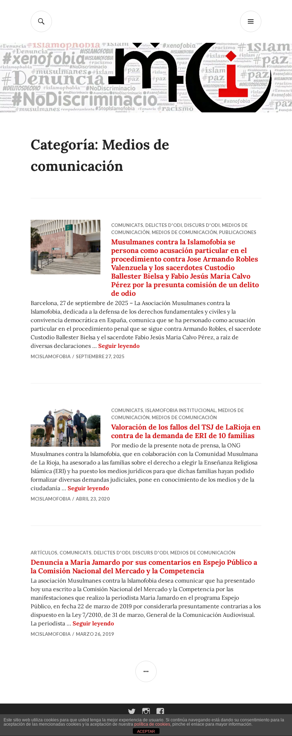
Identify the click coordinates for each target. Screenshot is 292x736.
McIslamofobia (51, 356)
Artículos (44, 552)
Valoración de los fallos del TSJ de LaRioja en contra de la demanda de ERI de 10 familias (186, 431)
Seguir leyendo (119, 345)
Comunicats (127, 225)
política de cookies (152, 724)
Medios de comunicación (184, 232)
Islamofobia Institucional (180, 410)
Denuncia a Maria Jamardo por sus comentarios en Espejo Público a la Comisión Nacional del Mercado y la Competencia (144, 566)
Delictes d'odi (163, 225)
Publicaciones (237, 232)
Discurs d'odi (202, 225)
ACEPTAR (146, 731)
